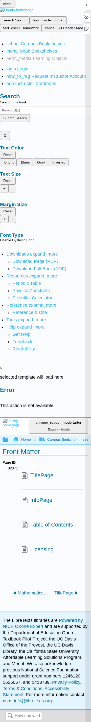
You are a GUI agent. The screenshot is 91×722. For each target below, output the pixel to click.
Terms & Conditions (22, 688)
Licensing (42, 549)
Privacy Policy (66, 682)
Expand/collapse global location (85, 438)
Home (26, 439)
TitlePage (41, 475)
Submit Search (15, 118)
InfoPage (41, 500)
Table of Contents (51, 525)
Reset (8, 155)
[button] (22, 341)
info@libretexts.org (32, 700)
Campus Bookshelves (64, 439)
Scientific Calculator (32, 297)
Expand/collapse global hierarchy (8, 440)
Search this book (13, 102)
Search (10, 716)
